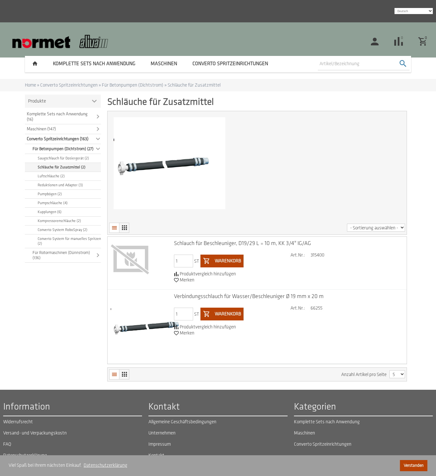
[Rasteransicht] (124, 228)
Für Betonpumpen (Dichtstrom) (132, 85)
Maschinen (164, 64)
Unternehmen (162, 433)
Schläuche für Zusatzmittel (194, 85)
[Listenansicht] (114, 228)
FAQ (7, 444)
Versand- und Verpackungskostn (35, 433)
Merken (186, 280)
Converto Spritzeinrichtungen (230, 64)
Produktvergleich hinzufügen (207, 274)
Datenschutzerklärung (105, 465)
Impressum (159, 444)
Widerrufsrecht (18, 422)
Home (30, 85)
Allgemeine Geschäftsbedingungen (182, 422)
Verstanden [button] (414, 465)
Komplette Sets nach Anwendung (94, 64)
